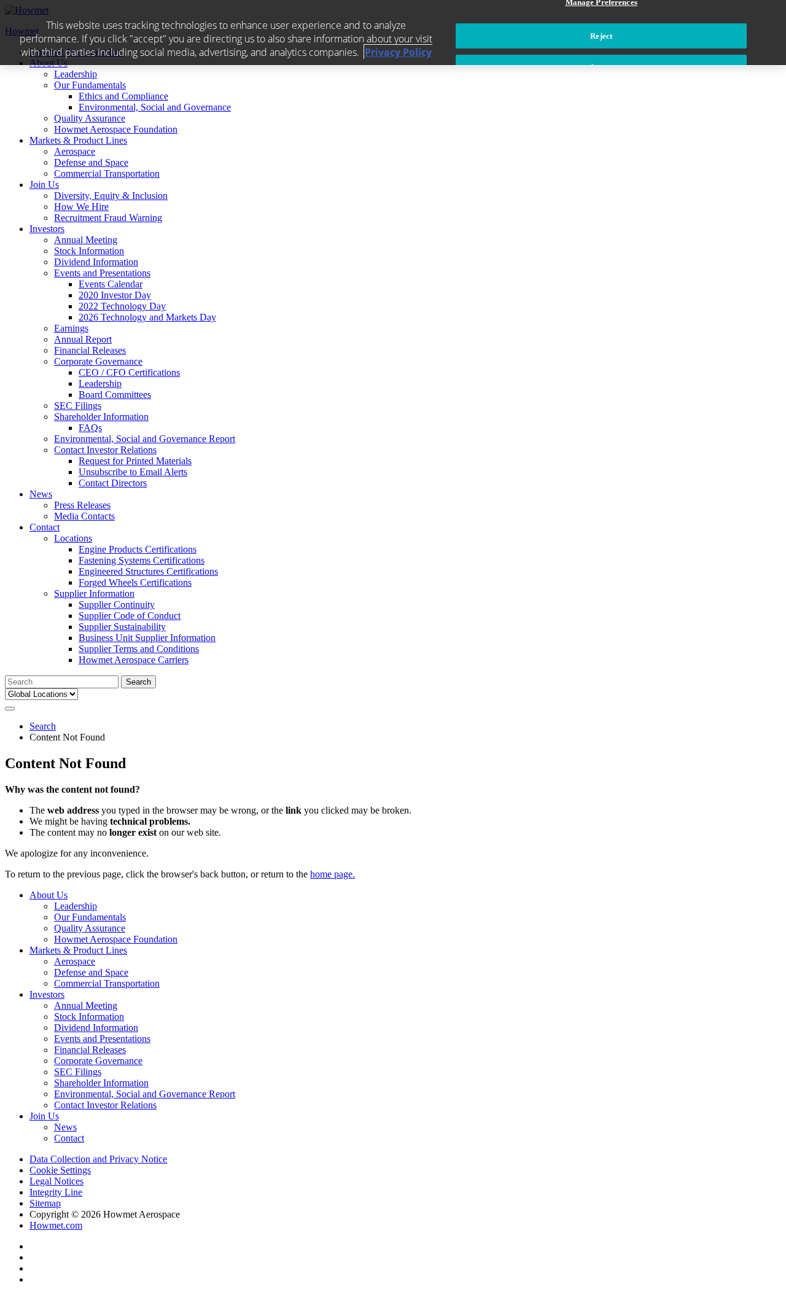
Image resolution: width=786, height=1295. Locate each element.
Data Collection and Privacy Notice (98, 1159)
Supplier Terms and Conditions (139, 649)
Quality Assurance (89, 118)
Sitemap (45, 1203)
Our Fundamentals (90, 85)
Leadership (75, 74)
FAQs (90, 427)
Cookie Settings (60, 1170)
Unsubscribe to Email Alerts (133, 472)
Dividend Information (96, 262)
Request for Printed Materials (135, 461)
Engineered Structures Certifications (148, 571)
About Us (48, 895)
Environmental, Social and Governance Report (144, 439)
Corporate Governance (98, 361)
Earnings (71, 328)
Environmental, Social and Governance (155, 107)
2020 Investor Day (115, 295)
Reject (601, 36)
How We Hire (81, 206)
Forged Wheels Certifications (135, 582)
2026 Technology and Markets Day (147, 317)
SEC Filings (77, 405)
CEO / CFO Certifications (129, 372)
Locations (73, 538)
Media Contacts (84, 516)
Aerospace (74, 151)
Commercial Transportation (107, 173)
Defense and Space (91, 162)
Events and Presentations (102, 273)
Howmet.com (55, 1225)
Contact (44, 527)
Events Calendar (110, 284)
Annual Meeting (85, 240)
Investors (46, 229)
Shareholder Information (101, 416)
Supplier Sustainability (122, 626)
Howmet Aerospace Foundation (115, 129)
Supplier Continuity (117, 604)
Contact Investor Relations (105, 450)
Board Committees (115, 394)
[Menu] (10, 708)
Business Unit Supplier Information (147, 637)
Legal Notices (56, 1181)
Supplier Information (94, 593)
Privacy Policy (398, 52)
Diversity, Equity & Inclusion (111, 195)
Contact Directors (113, 483)
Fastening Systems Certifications (141, 560)
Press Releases (82, 505)
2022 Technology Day (122, 306)
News (40, 494)
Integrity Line (55, 1192)
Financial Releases (90, 350)
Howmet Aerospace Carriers (134, 660)
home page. (332, 874)
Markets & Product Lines (78, 140)
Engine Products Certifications (137, 549)
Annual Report (83, 339)
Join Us (44, 184)
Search (42, 726)
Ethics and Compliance (123, 96)
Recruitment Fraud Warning (108, 217)
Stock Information (89, 251)
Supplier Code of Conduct (130, 615)
